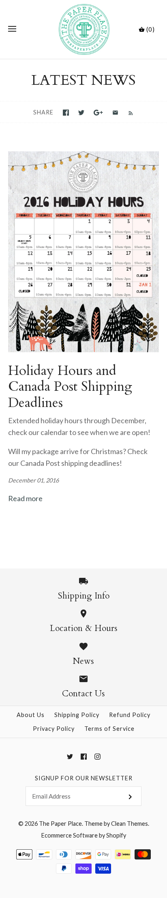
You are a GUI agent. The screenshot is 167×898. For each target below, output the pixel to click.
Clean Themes (129, 823)
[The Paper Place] (83, 29)
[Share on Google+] (98, 113)
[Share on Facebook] (66, 113)
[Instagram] (97, 757)
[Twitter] (70, 757)
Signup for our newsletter (84, 778)
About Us (31, 714)
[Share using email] (115, 113)
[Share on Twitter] (81, 113)
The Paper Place (60, 823)
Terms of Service (109, 728)
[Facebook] (84, 757)
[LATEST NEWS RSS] (127, 112)
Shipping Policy (76, 714)
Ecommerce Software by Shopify (83, 835)
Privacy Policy (54, 728)
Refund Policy (129, 714)
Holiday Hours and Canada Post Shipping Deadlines (70, 387)
